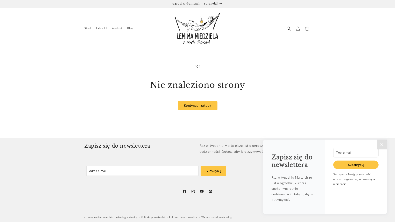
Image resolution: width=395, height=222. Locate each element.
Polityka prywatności (153, 217)
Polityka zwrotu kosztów (183, 217)
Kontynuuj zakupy (197, 105)
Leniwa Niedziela (104, 217)
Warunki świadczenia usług (216, 217)
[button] (288, 28)
